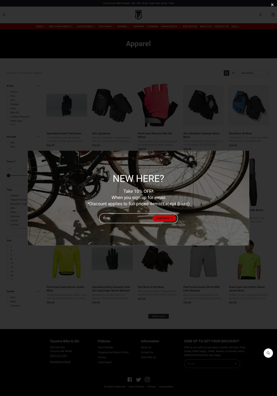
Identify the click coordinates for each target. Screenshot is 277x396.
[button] (268, 353)
